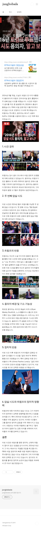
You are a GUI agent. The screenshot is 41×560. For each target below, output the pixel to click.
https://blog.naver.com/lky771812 (15, 77)
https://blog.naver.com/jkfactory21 (16, 62)
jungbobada (10, 4)
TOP (36, 523)
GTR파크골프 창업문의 (14, 80)
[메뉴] (36, 4)
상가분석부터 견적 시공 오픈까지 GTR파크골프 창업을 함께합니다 (14, 69)
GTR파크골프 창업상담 (14, 65)
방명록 (19, 12)
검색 (32, 4)
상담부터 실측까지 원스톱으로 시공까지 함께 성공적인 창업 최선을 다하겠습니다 (20, 84)
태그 (10, 12)
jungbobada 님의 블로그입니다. (11, 493)
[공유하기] (8, 472)
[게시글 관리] (11, 472)
